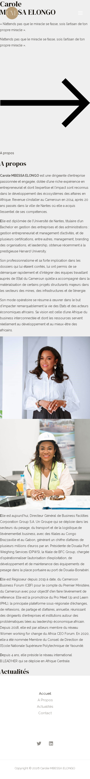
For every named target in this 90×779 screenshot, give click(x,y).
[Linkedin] (51, 743)
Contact (45, 713)
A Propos (45, 700)
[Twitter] (39, 743)
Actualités (45, 706)
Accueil (45, 693)
